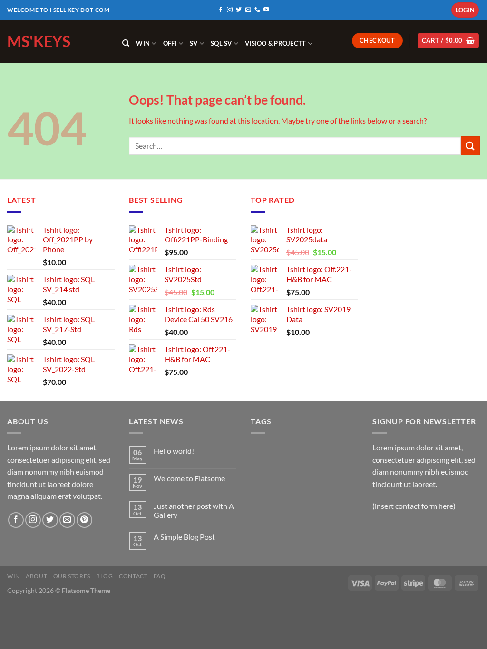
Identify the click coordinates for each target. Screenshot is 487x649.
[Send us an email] (248, 10)
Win (143, 43)
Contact (133, 576)
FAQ (160, 576)
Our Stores (71, 576)
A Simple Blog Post (184, 536)
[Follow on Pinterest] (84, 520)
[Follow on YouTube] (266, 10)
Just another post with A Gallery (194, 510)
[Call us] (257, 10)
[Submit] (470, 145)
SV (194, 43)
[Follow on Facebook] (221, 10)
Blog (104, 576)
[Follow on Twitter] (239, 10)
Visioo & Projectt (275, 43)
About (36, 576)
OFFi (170, 43)
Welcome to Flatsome (189, 478)
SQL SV (221, 43)
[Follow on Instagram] (230, 10)
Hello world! (174, 450)
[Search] (125, 43)
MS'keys (38, 41)
